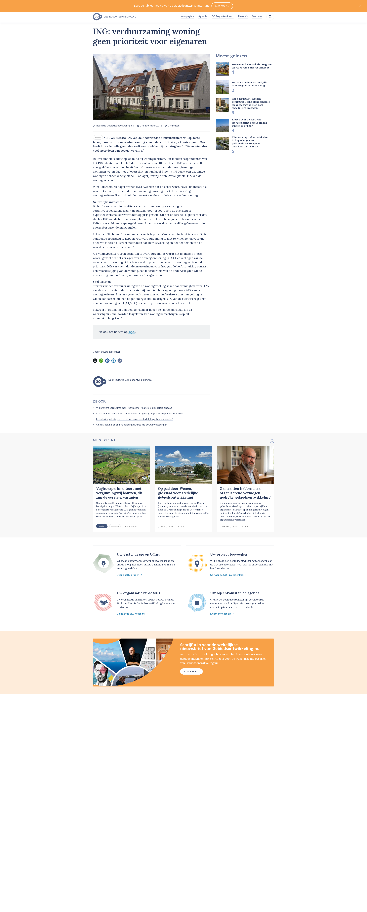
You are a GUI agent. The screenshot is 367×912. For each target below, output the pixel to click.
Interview (115, 526)
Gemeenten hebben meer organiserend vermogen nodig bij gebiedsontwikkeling (245, 493)
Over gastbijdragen (128, 575)
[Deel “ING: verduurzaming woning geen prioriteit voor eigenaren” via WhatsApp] (101, 360)
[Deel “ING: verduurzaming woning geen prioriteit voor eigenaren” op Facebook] (107, 360)
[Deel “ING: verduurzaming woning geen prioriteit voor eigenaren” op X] (95, 360)
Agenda (202, 16)
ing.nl (131, 332)
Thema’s (243, 16)
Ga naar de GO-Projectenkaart (228, 575)
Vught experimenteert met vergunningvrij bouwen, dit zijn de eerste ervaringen (119, 493)
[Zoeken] (270, 17)
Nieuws (98, 137)
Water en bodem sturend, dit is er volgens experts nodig (249, 84)
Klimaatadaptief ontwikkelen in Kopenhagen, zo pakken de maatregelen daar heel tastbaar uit (250, 142)
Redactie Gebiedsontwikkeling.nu (115, 125)
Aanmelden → (192, 671)
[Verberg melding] (360, 6)
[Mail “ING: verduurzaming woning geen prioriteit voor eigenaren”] (120, 360)
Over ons (257, 16)
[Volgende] (272, 441)
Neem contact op (220, 613)
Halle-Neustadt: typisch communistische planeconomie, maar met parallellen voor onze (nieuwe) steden (251, 103)
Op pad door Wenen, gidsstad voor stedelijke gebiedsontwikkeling (178, 493)
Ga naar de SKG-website (131, 613)
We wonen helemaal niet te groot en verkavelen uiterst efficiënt (252, 66)
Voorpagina (187, 16)
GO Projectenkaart (223, 16)
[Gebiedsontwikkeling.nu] (135, 17)
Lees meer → (222, 5)
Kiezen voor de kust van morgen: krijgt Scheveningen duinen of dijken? (249, 122)
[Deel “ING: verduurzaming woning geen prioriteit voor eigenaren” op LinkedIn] (113, 360)
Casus (162, 526)
